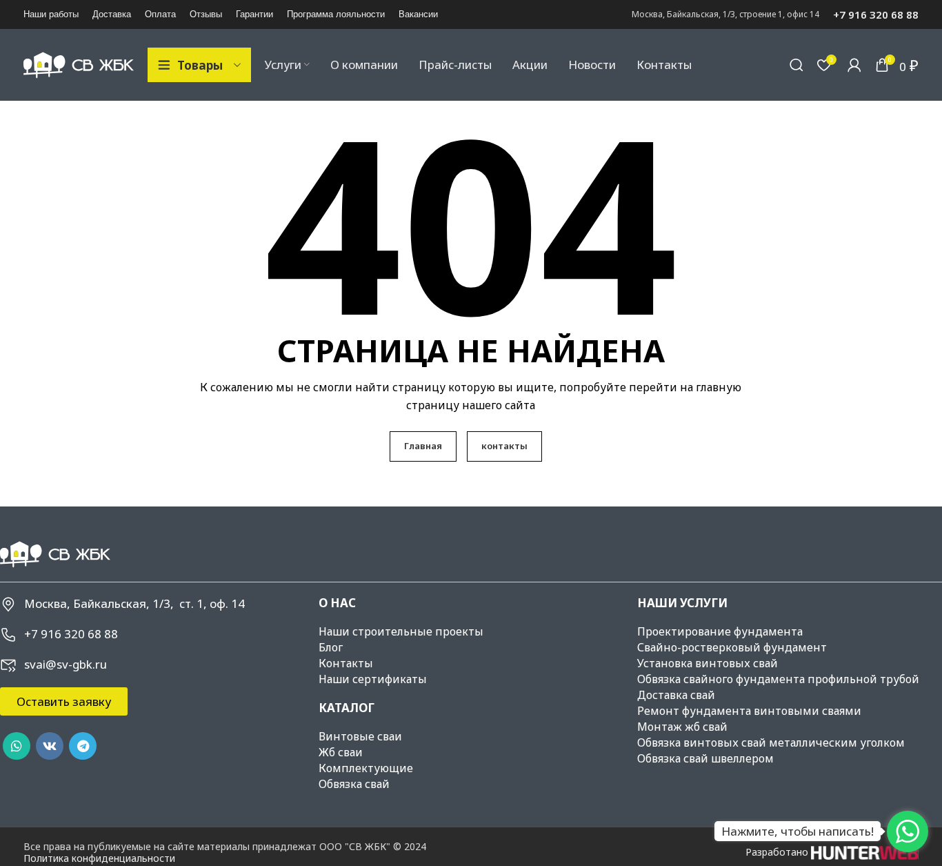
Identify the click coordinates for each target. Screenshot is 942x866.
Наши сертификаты (373, 679)
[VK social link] (49, 746)
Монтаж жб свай (682, 726)
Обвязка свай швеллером (705, 758)
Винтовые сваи (360, 736)
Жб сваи (341, 752)
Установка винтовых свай (707, 663)
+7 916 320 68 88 (876, 14)
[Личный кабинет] (854, 65)
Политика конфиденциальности (99, 858)
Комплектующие (366, 768)
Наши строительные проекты (401, 631)
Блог (331, 647)
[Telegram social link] (83, 746)
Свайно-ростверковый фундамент (732, 647)
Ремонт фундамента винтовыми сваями (749, 710)
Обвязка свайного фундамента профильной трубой (778, 679)
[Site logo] (78, 64)
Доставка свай (676, 694)
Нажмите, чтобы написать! (797, 831)
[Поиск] (796, 65)
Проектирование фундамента (720, 631)
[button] (64, 701)
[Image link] (55, 553)
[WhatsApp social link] (16, 746)
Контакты (346, 663)
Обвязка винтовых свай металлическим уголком (771, 742)
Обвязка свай (354, 783)
